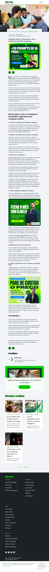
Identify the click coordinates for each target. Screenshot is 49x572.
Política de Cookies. (6, 566)
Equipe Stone (18, 357)
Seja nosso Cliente (30, 490)
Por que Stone (8, 509)
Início (9, 31)
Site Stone (7, 528)
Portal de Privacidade (10, 541)
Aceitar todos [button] (42, 563)
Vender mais (16, 31)
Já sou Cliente (29, 487)
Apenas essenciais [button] (42, 566)
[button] (41, 569)
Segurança (8, 536)
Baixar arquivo (23, 387)
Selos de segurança (13, 157)
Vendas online (23, 31)
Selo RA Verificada (21, 179)
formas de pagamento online (22, 235)
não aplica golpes (22, 108)
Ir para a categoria (23, 467)
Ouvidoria (27, 493)
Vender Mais (8, 485)
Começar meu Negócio (11, 482)
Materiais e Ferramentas (11, 490)
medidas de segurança (22, 130)
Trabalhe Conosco (9, 517)
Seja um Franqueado (10, 522)
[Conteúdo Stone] (9, 2)
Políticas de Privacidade (11, 538)
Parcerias (7, 520)
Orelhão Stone (29, 496)
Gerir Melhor (8, 487)
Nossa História (9, 511)
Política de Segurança (10, 546)
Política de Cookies (10, 544)
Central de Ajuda (29, 485)
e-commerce (29, 81)
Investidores (8, 525)
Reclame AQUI (13, 267)
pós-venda (29, 255)
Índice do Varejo (9, 514)
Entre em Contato (29, 482)
